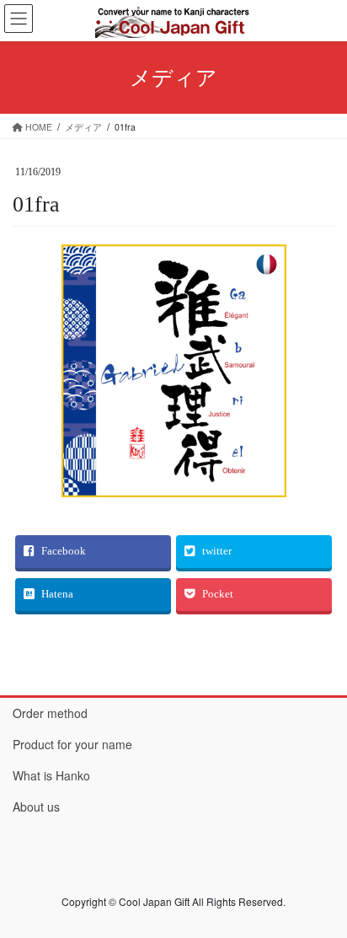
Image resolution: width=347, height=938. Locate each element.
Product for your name (72, 744)
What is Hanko (51, 775)
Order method (50, 713)
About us (36, 806)
